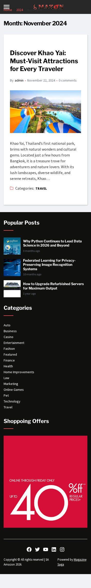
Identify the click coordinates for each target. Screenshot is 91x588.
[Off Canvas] (6, 6)
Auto (7, 325)
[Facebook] (29, 549)
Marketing (11, 384)
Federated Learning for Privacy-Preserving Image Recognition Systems (49, 264)
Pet (6, 395)
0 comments (68, 80)
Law (6, 378)
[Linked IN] (54, 549)
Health (8, 366)
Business (10, 331)
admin (19, 80)
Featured (10, 354)
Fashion (9, 348)
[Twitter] (37, 549)
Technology (12, 401)
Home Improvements (19, 372)
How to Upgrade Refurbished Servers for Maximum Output (53, 286)
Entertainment (14, 342)
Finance (9, 360)
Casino (8, 337)
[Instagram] (62, 549)
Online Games (14, 389)
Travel (41, 188)
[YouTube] (46, 549)
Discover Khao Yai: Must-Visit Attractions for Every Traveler (44, 60)
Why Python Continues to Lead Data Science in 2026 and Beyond (52, 243)
